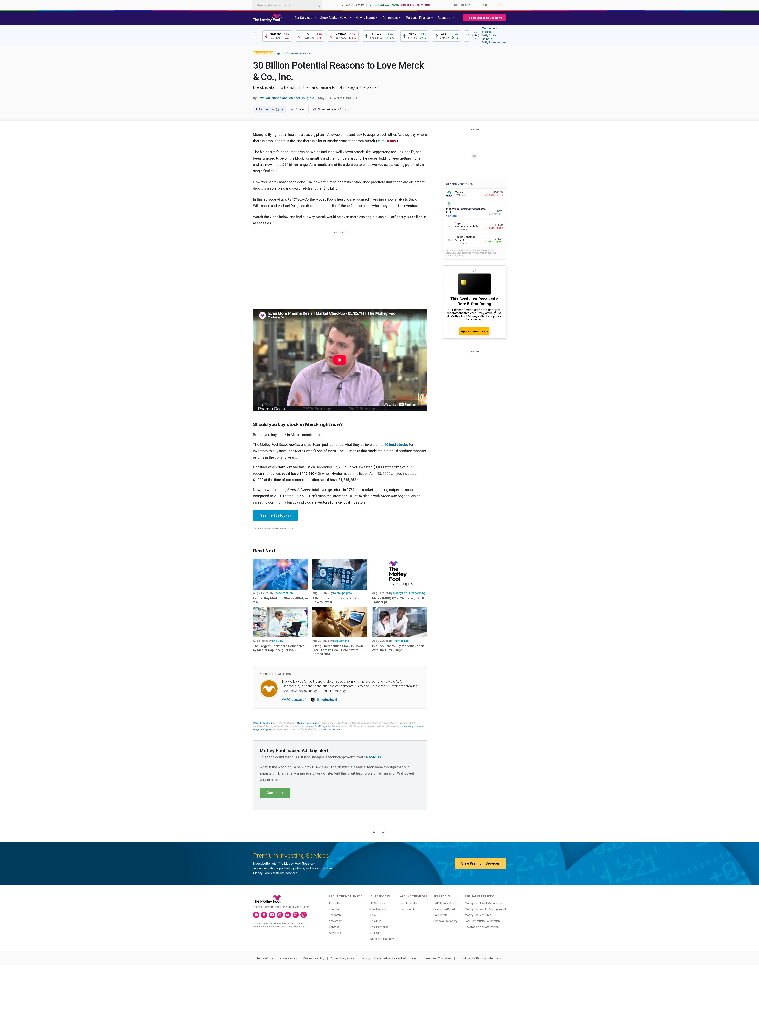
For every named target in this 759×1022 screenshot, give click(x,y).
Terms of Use (265, 958)
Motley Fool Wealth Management (485, 909)
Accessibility (462, 5)
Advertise (335, 932)
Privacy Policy (288, 958)
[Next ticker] (475, 35)
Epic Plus (375, 921)
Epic (373, 915)
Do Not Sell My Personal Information (480, 958)
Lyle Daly (277, 640)
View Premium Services (480, 863)
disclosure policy (333, 729)
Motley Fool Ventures (478, 915)
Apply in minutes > (474, 331)
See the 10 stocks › (275, 515)
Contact (334, 926)
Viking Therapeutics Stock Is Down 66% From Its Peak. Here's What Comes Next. (337, 650)
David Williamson (262, 723)
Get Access (451, 216)
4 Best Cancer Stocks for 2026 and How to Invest (337, 600)
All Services (377, 903)
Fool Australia (408, 903)
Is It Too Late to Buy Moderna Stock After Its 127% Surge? (398, 648)
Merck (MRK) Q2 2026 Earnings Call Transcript (398, 600)
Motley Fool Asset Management (485, 903)
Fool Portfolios (379, 926)
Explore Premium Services (292, 53)
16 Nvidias (372, 757)
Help (499, 5)
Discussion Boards (444, 909)
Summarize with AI (330, 109)
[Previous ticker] (256, 35)
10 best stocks (396, 444)
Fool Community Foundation (482, 921)
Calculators (440, 915)
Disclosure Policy (313, 958)
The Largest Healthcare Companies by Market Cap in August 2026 (279, 648)
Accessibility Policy (342, 958)
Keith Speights (342, 593)
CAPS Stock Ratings (446, 903)
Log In (483, 5)
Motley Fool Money (382, 938)
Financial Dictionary (445, 921)
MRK (381, 141)
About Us (334, 903)
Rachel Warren (283, 593)
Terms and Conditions (437, 958)
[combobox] (287, 5)
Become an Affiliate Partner (482, 926)
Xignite (283, 926)
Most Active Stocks (489, 30)
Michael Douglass (306, 723)
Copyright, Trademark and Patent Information (389, 958)
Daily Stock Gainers (489, 37)
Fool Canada (407, 909)
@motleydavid (326, 700)
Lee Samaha (341, 640)
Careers (334, 909)
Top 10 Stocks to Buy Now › (484, 17)
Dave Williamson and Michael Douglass (286, 98)
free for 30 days (318, 726)
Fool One (375, 932)
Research (335, 915)
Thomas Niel (401, 640)
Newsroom (336, 921)
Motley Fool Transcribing (409, 593)
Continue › (275, 793)
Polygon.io (298, 926)
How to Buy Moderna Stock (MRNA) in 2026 (280, 600)
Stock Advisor (379, 909)
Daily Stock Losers (494, 42)
